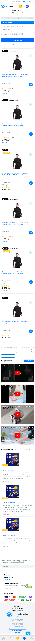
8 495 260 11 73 (17, 10)
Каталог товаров (7, 22)
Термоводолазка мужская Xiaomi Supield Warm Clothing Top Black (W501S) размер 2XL (15, 272)
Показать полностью (8, 356)
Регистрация (30, 1)
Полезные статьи (8, 449)
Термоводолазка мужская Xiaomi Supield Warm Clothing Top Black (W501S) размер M (15, 223)
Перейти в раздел (29, 449)
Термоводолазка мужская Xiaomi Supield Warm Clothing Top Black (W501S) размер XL (15, 322)
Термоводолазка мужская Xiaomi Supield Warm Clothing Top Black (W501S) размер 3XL (15, 174)
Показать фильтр (17, 45)
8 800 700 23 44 (17, 12)
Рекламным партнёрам (17, 630)
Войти (24, 1)
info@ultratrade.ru (9, 579)
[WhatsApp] (13, 2)
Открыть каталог (17, 40)
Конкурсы (17, 632)
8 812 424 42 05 (17, 608)
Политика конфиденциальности (17, 629)
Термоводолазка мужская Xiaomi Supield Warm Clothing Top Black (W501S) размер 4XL (15, 124)
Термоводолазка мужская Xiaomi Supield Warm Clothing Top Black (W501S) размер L (15, 75)
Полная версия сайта (17, 626)
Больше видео (28, 360)
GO (31, 566)
